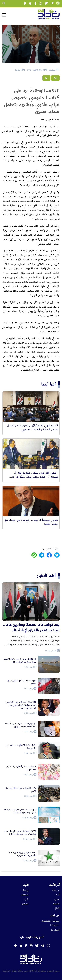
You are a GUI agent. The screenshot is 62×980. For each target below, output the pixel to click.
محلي (57, 899)
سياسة (56, 890)
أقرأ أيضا (48, 384)
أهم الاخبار (46, 575)
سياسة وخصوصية (51, 920)
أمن (58, 894)
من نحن (55, 915)
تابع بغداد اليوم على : (31, 937)
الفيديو (25, 903)
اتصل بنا (55, 929)
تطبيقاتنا (55, 925)
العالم (57, 908)
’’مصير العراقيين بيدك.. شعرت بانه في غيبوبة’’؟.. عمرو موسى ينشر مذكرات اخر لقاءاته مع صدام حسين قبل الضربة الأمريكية (32, 476)
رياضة (26, 890)
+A (55, 77)
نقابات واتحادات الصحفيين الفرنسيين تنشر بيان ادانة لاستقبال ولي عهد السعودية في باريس (21, 705)
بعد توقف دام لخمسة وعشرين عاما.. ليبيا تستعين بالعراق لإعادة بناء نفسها (31, 628)
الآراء (26, 899)
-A (46, 77)
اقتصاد (56, 903)
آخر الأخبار (54, 885)
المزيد (26, 885)
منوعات (25, 894)
